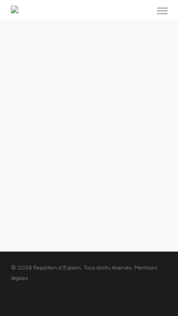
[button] (162, 10)
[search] (143, 10)
